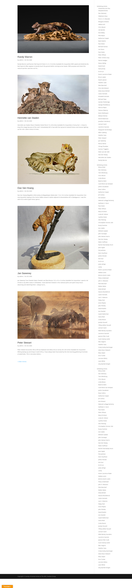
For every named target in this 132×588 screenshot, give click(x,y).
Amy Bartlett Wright (104, 364)
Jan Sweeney (24, 273)
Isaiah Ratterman (103, 314)
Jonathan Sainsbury (104, 121)
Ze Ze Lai (101, 71)
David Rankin (102, 308)
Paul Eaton (101, 52)
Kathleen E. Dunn (103, 203)
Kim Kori (100, 258)
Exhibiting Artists (102, 6)
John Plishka (102, 306)
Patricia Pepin (102, 107)
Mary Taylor (101, 353)
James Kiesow (102, 256)
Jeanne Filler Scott (103, 336)
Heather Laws (102, 82)
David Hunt (101, 66)
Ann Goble (101, 228)
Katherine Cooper (103, 38)
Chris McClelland (103, 88)
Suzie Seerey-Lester (104, 339)
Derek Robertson (103, 118)
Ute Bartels (101, 30)
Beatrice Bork (102, 181)
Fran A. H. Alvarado (104, 19)
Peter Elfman (102, 55)
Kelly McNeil (102, 289)
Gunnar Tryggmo (103, 149)
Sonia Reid (101, 317)
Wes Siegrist (102, 342)
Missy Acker (101, 167)
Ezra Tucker (101, 355)
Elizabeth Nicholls (103, 96)
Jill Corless (101, 195)
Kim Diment (101, 197)
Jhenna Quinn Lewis (104, 275)
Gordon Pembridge (104, 102)
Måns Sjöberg (102, 132)
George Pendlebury (104, 105)
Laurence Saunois (103, 127)
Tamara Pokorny (103, 110)
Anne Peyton (102, 303)
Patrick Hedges (102, 60)
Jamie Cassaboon (103, 186)
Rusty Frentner (102, 225)
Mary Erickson (102, 211)
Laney (100, 267)
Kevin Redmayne (103, 113)
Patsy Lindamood (103, 278)
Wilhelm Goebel (103, 231)
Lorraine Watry (102, 358)
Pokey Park (101, 300)
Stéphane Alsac (103, 16)
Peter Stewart (24, 342)
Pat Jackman (102, 250)
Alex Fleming (102, 220)
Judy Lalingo (102, 264)
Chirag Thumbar (103, 146)
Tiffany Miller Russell (104, 325)
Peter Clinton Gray (103, 57)
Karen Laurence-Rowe (105, 74)
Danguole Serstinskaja (105, 130)
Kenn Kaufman (102, 253)
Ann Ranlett (101, 311)
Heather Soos (102, 135)
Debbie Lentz (102, 272)
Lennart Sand (102, 124)
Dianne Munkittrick (104, 292)
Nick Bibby (101, 33)
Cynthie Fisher (102, 217)
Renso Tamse (102, 143)
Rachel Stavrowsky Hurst (105, 245)
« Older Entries (22, 361)
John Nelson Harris (104, 236)
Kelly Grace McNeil (104, 91)
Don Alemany (102, 13)
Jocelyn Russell (102, 322)
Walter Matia (102, 286)
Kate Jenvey (101, 69)
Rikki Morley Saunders (105, 330)
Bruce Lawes (102, 77)
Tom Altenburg (102, 173)
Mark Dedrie (102, 41)
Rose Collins (102, 189)
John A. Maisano (103, 281)
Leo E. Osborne (102, 297)
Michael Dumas (103, 46)
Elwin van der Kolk (103, 152)
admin (21, 60)
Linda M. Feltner (103, 214)
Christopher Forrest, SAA (105, 222)
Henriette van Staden (28, 118)
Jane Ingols (101, 247)
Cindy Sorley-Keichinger (105, 347)
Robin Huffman (102, 242)
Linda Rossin (102, 319)
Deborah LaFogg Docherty (106, 200)
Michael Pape (102, 99)
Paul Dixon (101, 44)
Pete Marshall (102, 85)
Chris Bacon (102, 27)
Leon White (101, 361)
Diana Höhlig (102, 63)
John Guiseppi (102, 233)
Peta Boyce (101, 35)
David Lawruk (102, 80)
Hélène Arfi (101, 24)
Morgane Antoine (103, 21)
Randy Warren (25, 57)
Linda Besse (102, 178)
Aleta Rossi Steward (104, 350)
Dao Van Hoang (26, 188)
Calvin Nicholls (102, 94)
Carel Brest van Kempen (105, 184)
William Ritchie (102, 116)
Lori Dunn (101, 49)
